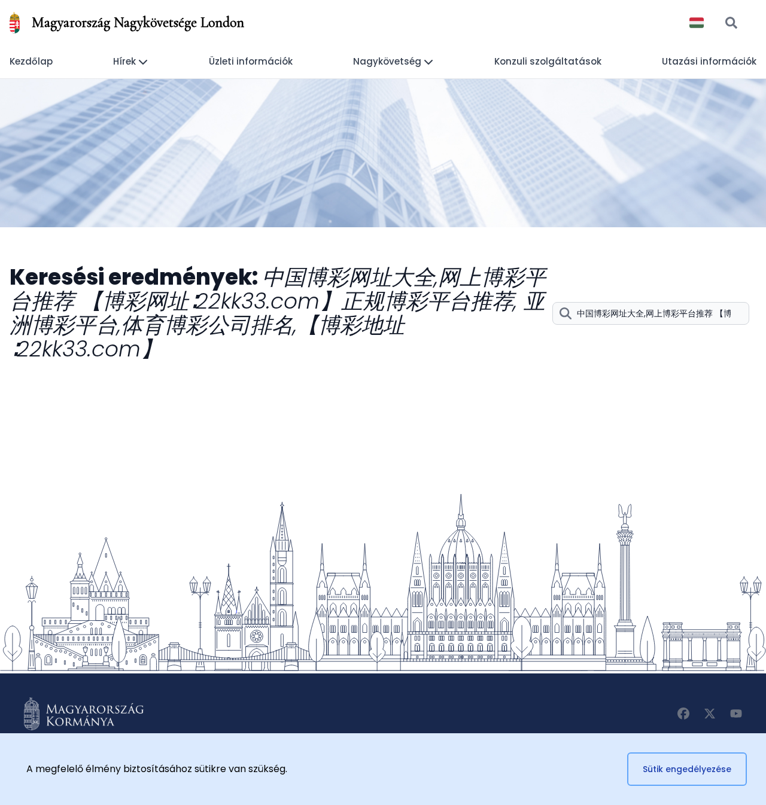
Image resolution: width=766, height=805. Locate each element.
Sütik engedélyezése (687, 769)
